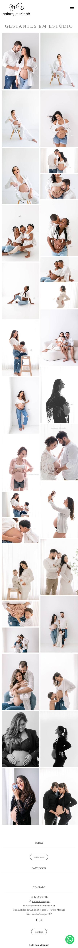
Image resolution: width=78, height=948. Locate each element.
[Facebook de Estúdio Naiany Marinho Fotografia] (36, 920)
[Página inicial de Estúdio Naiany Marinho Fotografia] (16, 10)
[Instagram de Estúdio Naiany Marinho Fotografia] (41, 920)
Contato (39, 931)
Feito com (39, 945)
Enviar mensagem (41, 901)
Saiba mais (39, 857)
